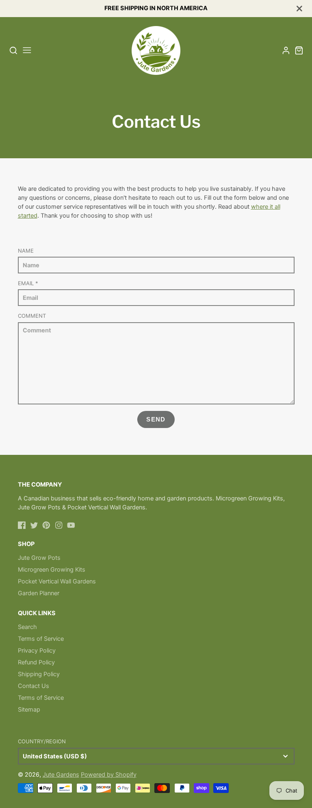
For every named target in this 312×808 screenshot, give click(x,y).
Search (27, 627)
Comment (32, 315)
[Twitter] (34, 525)
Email (28, 283)
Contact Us (33, 686)
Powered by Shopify (108, 774)
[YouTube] (71, 525)
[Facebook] (22, 525)
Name (26, 250)
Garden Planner (38, 593)
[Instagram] (59, 525)
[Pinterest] (46, 525)
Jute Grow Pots (39, 557)
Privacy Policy (37, 650)
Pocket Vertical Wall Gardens (57, 581)
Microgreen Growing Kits (51, 569)
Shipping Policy (39, 674)
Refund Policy (36, 662)
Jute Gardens (61, 774)
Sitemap (29, 709)
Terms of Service (41, 638)
